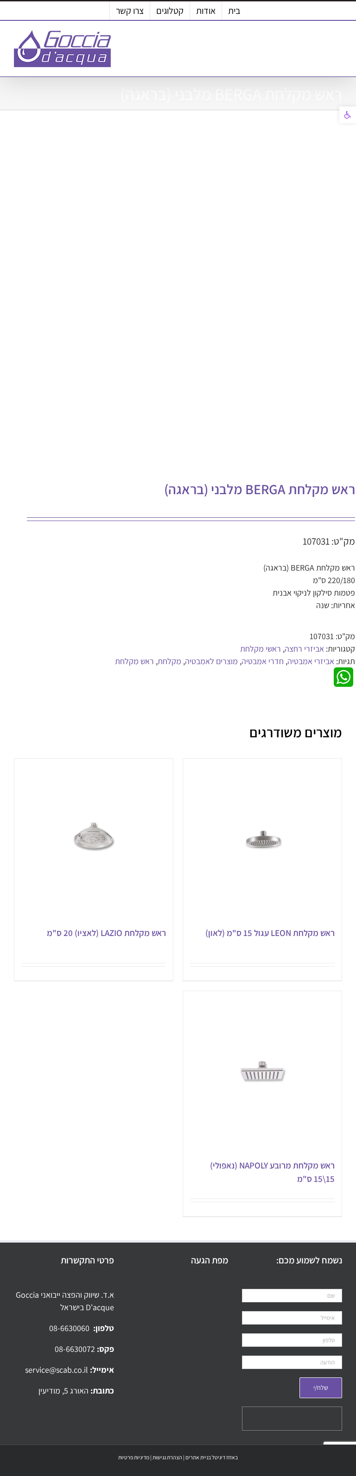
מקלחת (169, 661)
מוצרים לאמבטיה (211, 661)
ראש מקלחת (134, 661)
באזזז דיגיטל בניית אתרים (211, 1457)
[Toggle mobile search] (321, 44)
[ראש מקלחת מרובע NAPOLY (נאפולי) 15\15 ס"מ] (262, 1070)
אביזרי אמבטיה (310, 661)
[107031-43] (192, 298)
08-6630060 (70, 1328)
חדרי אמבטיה (263, 661)
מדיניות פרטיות (133, 1457)
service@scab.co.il (57, 1369)
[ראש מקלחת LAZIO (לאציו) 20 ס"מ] (93, 838)
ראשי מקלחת (260, 648)
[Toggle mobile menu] (338, 44)
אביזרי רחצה (304, 648)
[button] (347, 115)
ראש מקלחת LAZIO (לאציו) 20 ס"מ (106, 932)
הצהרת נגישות (167, 1457)
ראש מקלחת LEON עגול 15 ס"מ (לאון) (270, 932)
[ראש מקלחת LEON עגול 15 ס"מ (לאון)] (262, 838)
